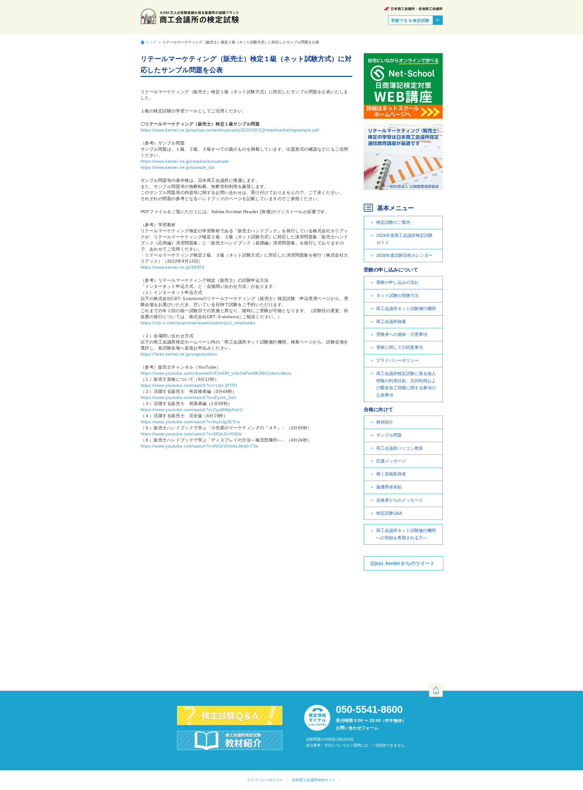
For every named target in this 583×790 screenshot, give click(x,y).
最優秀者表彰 (389, 487)
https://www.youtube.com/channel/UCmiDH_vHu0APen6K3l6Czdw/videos (216, 373)
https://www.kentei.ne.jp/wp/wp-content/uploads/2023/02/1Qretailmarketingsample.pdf (230, 130)
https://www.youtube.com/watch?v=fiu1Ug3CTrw (190, 421)
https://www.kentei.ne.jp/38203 (172, 267)
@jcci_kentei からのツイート (402, 563)
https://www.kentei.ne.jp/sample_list (178, 167)
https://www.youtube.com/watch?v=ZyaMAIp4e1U (192, 409)
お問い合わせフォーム (357, 727)
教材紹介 (384, 422)
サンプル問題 (389, 435)
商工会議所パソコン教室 (399, 448)
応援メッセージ (391, 460)
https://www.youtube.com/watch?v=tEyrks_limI (188, 397)
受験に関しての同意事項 (399, 347)
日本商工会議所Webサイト (314, 780)
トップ (150, 42)
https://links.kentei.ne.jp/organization (179, 354)
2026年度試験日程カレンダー (404, 255)
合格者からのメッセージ (399, 500)
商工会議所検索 (391, 321)
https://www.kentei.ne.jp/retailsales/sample (185, 161)
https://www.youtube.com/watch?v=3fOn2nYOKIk (191, 433)
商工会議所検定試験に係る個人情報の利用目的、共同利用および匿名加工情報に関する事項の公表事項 (406, 384)
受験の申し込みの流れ (397, 282)
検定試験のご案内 (393, 222)
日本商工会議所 (413, 8)
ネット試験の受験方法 (397, 295)
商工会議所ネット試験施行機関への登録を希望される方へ (406, 534)
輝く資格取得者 (391, 474)
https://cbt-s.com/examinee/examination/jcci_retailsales (198, 322)
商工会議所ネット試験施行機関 (406, 308)
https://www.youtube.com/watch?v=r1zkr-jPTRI (189, 385)
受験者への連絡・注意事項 (401, 334)
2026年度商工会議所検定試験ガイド (404, 239)
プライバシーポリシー (397, 360)
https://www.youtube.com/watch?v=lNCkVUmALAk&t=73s (199, 446)
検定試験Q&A (389, 513)
